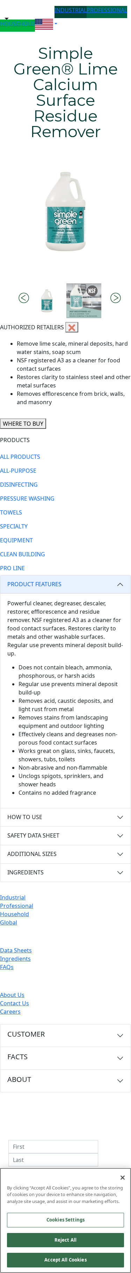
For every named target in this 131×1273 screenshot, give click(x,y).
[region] (65, 1220)
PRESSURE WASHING (27, 498)
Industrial (13, 897)
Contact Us (14, 1003)
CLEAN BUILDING (22, 554)
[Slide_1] (83, 300)
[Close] (122, 1177)
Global (8, 922)
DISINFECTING (19, 484)
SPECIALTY (14, 526)
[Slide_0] (46, 300)
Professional (16, 906)
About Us (12, 995)
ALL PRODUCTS (20, 457)
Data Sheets (16, 950)
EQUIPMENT (16, 540)
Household (14, 914)
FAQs (7, 967)
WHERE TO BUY (23, 423)
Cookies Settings (65, 1220)
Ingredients (15, 958)
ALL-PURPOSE (18, 470)
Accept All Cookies (65, 1260)
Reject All (65, 1240)
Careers (10, 1011)
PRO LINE (12, 568)
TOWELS (11, 512)
